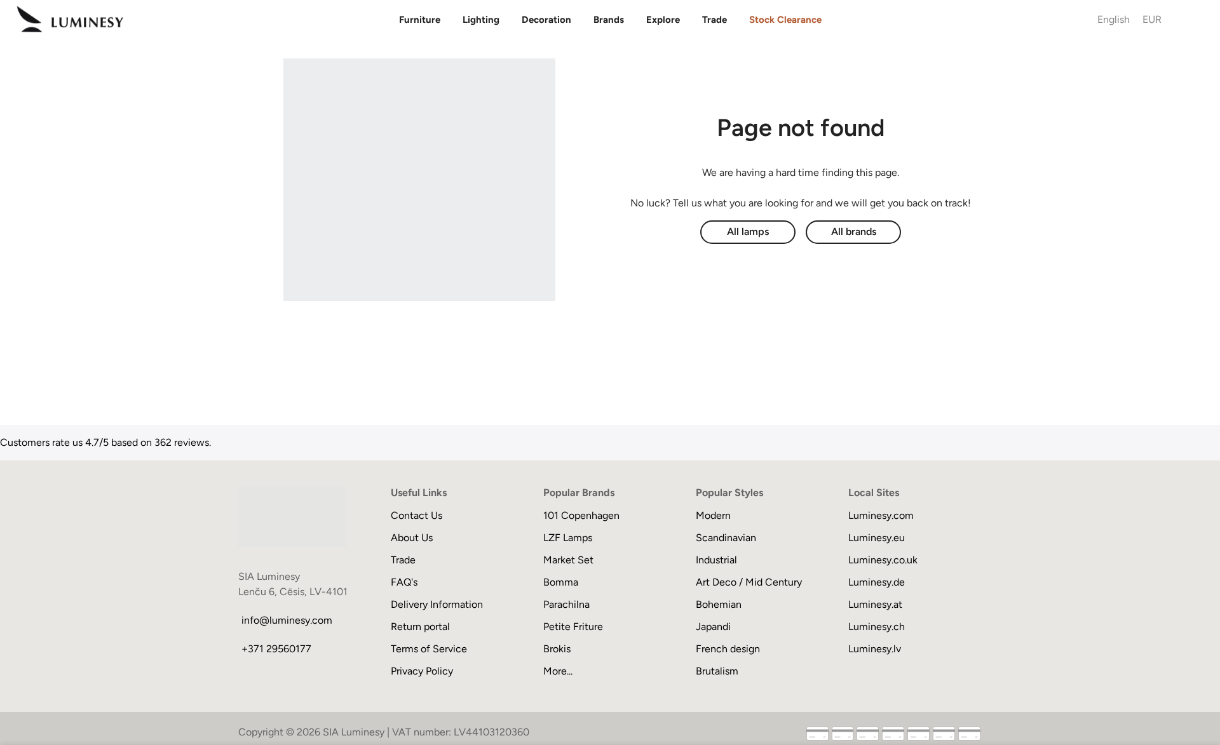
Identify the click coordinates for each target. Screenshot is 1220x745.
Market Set (568, 560)
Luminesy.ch (876, 627)
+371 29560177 (276, 649)
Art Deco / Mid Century (749, 582)
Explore (663, 19)
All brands (853, 231)
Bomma (560, 582)
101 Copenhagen (581, 515)
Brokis (557, 649)
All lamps (748, 231)
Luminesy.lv (874, 649)
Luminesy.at (875, 604)
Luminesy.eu (876, 538)
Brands (608, 19)
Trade (714, 19)
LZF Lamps (567, 538)
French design (728, 649)
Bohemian (719, 604)
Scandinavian (726, 538)
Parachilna (566, 604)
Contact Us (416, 515)
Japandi (713, 627)
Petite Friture (573, 627)
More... (558, 671)
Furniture (419, 19)
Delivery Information (437, 604)
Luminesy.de (876, 582)
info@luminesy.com (286, 620)
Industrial (716, 560)
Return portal (420, 627)
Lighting (481, 19)
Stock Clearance (785, 19)
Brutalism (717, 671)
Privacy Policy (422, 671)
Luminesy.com (881, 515)
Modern (713, 515)
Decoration (546, 19)
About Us (412, 538)
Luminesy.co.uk (883, 560)
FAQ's (404, 582)
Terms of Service (429, 649)
